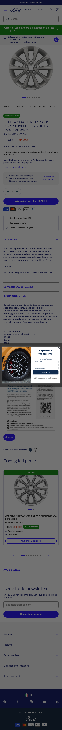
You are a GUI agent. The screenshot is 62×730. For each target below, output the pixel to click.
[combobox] (45, 368)
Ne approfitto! (45, 372)
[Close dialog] (59, 347)
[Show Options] (57, 368)
